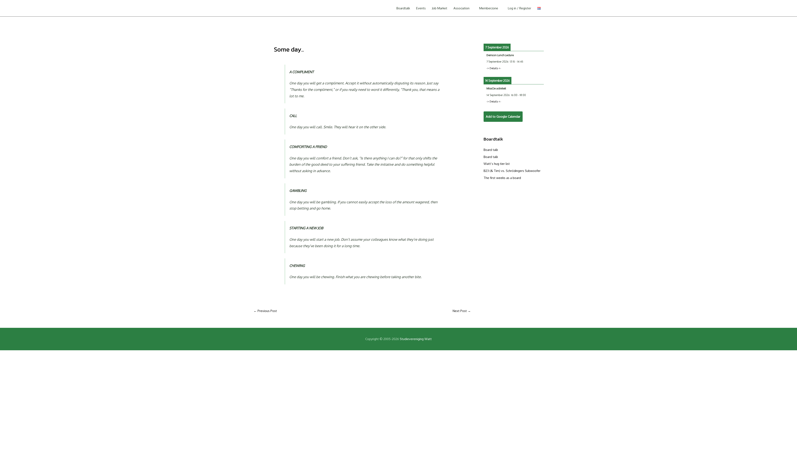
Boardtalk (403, 8)
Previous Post (265, 311)
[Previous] (490, 34)
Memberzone (488, 8)
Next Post (462, 311)
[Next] (538, 34)
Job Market (439, 8)
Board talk (491, 150)
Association (461, 8)
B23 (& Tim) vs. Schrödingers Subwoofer (512, 171)
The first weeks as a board (502, 178)
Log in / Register (519, 8)
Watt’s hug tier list (497, 164)
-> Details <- (494, 68)
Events (421, 8)
